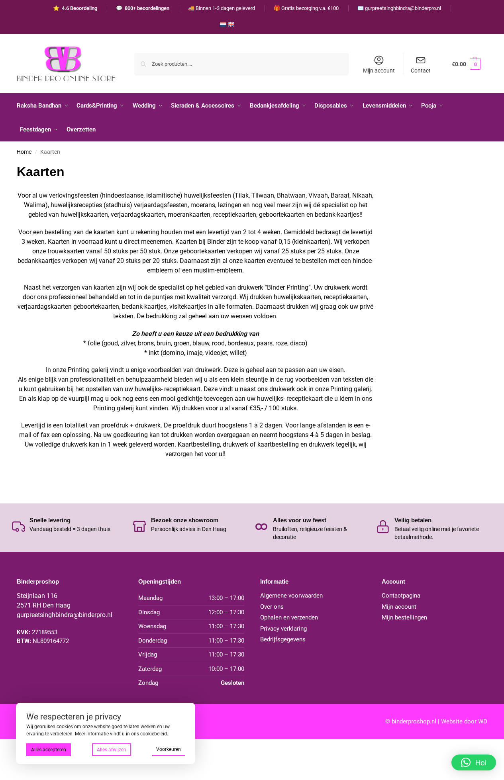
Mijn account (379, 70)
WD (482, 721)
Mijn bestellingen (404, 617)
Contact (421, 70)
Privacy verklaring (283, 628)
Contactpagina (401, 595)
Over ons (272, 606)
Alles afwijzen (111, 750)
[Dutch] (222, 24)
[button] (466, 64)
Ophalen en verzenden (289, 617)
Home (24, 152)
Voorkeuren (168, 749)
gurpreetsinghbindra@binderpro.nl (64, 615)
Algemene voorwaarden (291, 595)
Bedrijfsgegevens (283, 639)
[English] (230, 24)
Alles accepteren (48, 750)
